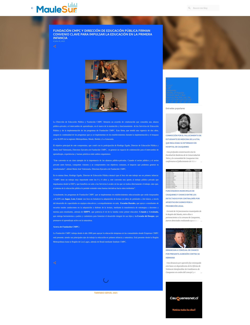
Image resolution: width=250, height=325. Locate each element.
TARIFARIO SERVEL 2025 (105, 293)
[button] (54, 46)
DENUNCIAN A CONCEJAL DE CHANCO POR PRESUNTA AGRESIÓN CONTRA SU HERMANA (183, 254)
